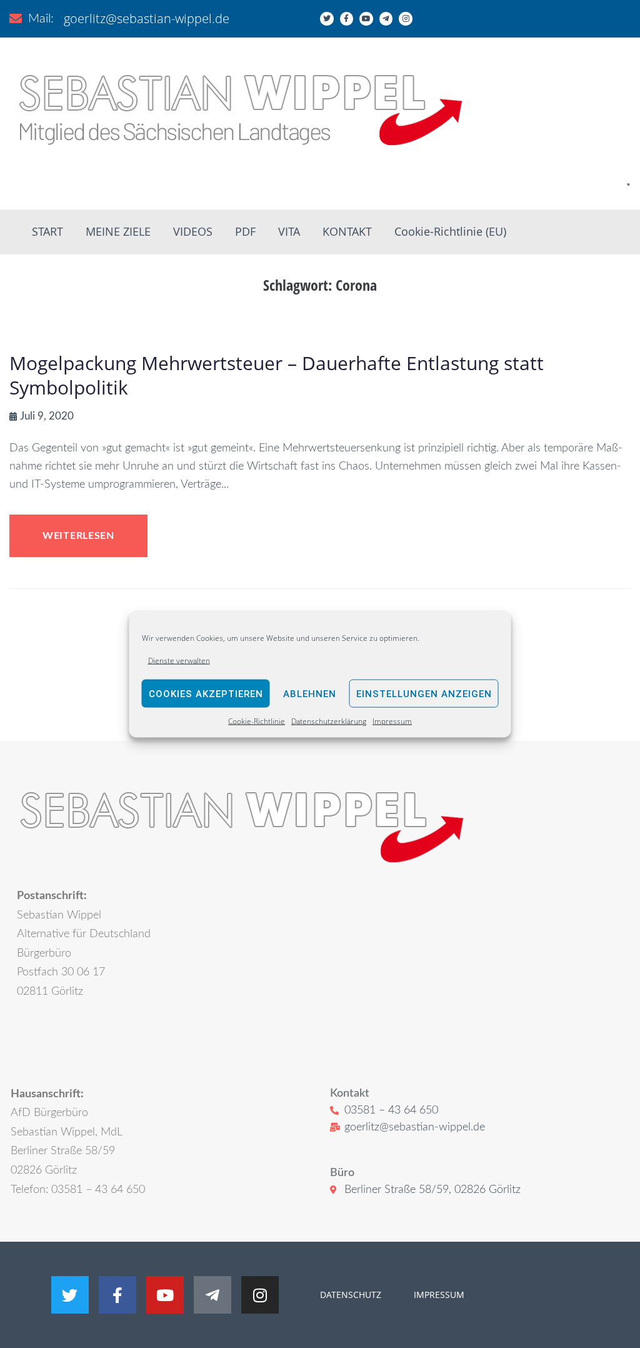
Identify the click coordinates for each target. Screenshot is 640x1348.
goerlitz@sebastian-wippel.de (146, 18)
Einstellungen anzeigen (424, 694)
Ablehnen (309, 694)
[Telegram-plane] (386, 19)
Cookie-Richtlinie (256, 721)
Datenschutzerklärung (328, 721)
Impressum (392, 721)
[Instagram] (405, 19)
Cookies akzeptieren (206, 694)
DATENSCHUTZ (350, 1294)
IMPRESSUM (437, 1294)
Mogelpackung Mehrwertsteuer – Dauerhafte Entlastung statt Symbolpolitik (276, 375)
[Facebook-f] (347, 19)
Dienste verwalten (179, 660)
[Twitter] (327, 19)
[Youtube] (366, 19)
